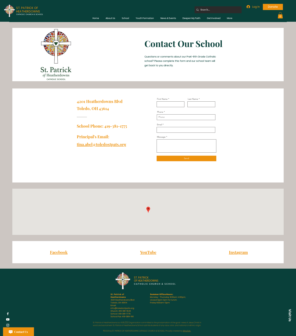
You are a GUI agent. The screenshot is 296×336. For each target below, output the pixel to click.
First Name (162, 99)
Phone (160, 112)
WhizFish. (187, 331)
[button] (110, 18)
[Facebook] (8, 314)
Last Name (193, 99)
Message (161, 137)
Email (159, 124)
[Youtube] (8, 319)
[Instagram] (8, 325)
